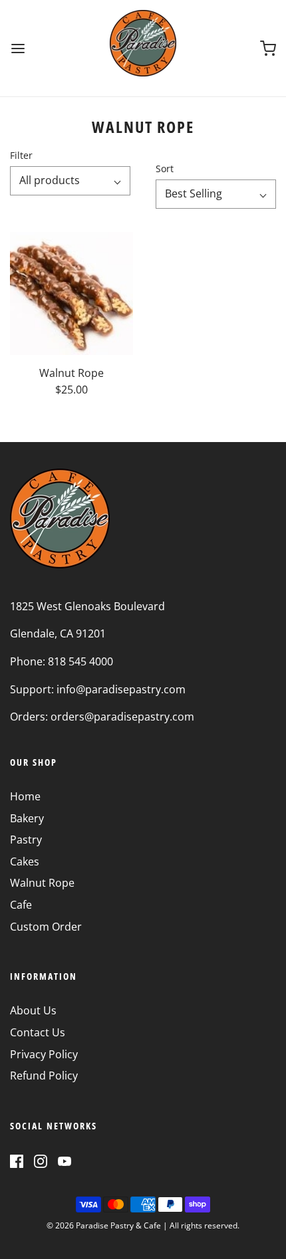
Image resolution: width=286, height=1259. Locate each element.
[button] (70, 180)
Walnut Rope (42, 882)
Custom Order (46, 926)
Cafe (21, 904)
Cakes (24, 861)
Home (25, 796)
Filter (21, 155)
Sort (165, 168)
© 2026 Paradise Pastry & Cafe (104, 1225)
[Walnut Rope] (71, 293)
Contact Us (37, 1032)
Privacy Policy (44, 1054)
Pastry (26, 839)
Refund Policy (44, 1075)
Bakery (27, 818)
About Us (33, 1010)
